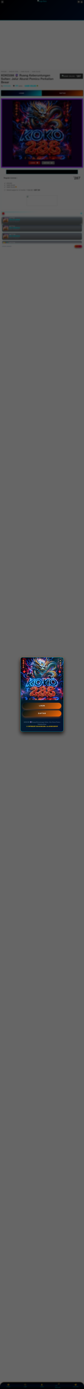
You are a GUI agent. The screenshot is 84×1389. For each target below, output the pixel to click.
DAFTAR (42, 713)
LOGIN (42, 706)
